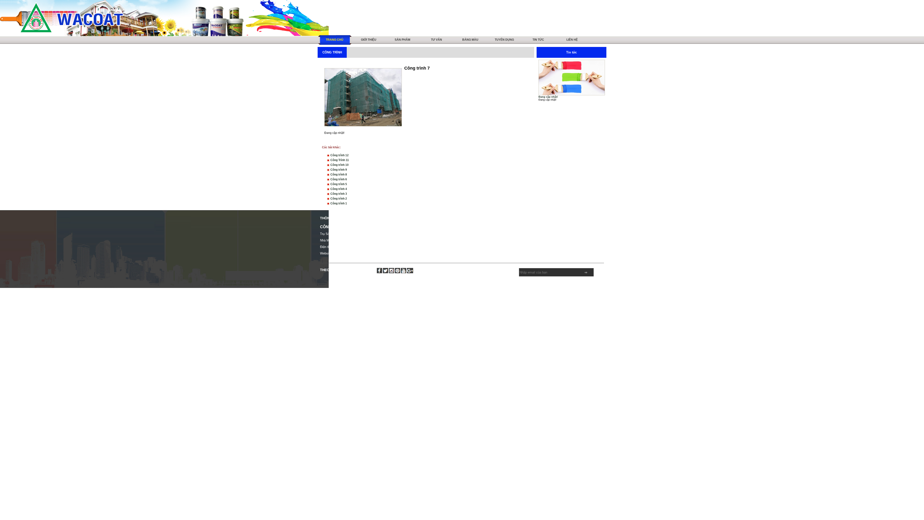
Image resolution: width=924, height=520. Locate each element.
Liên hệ (572, 39)
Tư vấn (436, 39)
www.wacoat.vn (344, 253)
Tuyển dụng (504, 39)
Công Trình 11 (339, 160)
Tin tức (538, 39)
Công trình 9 (338, 169)
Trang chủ (334, 39)
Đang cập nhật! (548, 96)
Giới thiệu (368, 39)
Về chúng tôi (470, 227)
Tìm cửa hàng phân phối (549, 232)
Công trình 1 (338, 203)
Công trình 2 (338, 198)
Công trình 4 (338, 189)
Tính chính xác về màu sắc (479, 232)
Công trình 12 (339, 155)
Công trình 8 (338, 174)
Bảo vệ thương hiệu (475, 238)
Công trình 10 (339, 165)
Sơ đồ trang (540, 243)
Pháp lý (538, 227)
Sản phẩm (402, 39)
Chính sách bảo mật (475, 243)
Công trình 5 (338, 184)
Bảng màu (470, 39)
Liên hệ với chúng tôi (546, 238)
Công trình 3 (338, 193)
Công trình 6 (338, 179)
